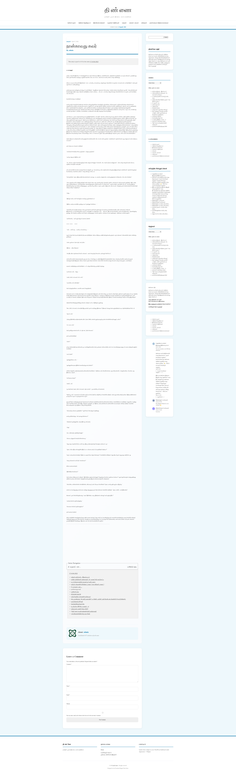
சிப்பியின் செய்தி (76, 594)
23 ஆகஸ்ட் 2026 (122, 27)
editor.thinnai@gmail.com (164, 57)
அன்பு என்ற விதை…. (165, 204)
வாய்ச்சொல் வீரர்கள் (77, 601)
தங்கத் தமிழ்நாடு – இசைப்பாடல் (80, 577)
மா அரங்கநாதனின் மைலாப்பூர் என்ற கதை (83, 582)
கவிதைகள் (144, 23)
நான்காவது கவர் (156, 104)
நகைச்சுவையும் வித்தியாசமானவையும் (159, 23)
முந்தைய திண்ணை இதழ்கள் (109, 754)
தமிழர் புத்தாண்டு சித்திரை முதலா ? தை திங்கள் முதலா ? (87, 584)
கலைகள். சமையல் (134, 23)
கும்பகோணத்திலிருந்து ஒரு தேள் (80, 614)
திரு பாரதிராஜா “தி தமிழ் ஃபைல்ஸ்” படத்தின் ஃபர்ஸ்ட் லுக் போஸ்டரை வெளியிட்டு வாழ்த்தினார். (98, 599)
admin (71, 50)
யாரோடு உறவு (132, 567)
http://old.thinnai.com (154, 301)
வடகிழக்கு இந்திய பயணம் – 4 (80, 606)
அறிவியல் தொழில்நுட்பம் (84, 23)
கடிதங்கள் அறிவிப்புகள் (113, 23)
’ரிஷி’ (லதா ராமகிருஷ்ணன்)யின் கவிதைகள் (84, 611)
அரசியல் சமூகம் (72, 23)
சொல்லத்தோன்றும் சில (77, 604)
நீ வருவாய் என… (74, 567)
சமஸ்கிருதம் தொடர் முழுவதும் (155, 307)
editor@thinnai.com (162, 56)
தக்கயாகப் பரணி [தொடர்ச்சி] (79, 609)
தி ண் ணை (118, 9)
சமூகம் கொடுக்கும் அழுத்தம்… (159, 185)
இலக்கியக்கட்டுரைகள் (99, 23)
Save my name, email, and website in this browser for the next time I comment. (83, 715)
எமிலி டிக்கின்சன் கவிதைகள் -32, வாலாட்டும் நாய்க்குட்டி (87, 579)
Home (102, 749)
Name (68, 686)
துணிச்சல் (159, 199)
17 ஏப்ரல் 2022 (94, 61)
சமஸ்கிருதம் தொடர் (106, 752)
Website (68, 703)
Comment (69, 664)
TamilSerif (167, 304)
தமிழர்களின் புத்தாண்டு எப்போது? (81, 596)
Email (68, 695)
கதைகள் (124, 23)
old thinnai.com (152, 62)
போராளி (162, 200)
